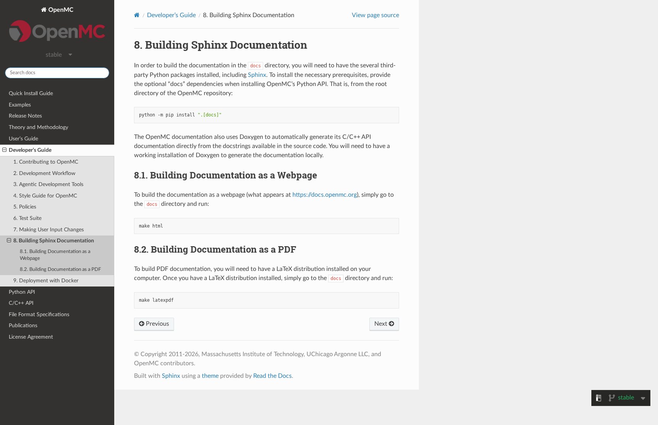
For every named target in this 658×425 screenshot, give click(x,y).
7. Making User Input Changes (48, 229)
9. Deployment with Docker (45, 280)
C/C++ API (21, 303)
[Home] (137, 15)
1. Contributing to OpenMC (45, 162)
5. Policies (24, 207)
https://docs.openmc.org (324, 195)
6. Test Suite (27, 218)
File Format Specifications (39, 314)
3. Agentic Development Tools (48, 184)
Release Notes (25, 116)
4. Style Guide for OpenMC (45, 196)
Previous (156, 324)
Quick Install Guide (31, 93)
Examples (20, 105)
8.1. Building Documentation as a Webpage (55, 255)
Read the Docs (272, 376)
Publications (23, 325)
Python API (22, 292)
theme (210, 376)
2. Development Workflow (44, 173)
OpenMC (60, 10)
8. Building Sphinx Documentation (53, 241)
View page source (375, 15)
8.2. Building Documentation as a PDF (60, 269)
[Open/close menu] (4, 150)
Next (381, 324)
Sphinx (257, 75)
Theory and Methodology (38, 127)
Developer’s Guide (30, 150)
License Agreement (31, 337)
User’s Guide (23, 139)
